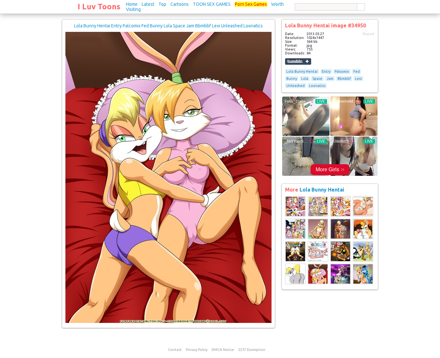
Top (162, 4)
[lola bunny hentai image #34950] (168, 322)
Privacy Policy (196, 350)
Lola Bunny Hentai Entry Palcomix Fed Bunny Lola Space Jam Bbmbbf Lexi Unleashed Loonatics (168, 25)
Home (132, 4)
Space (317, 78)
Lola (304, 78)
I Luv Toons (99, 6)
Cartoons (179, 4)
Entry (326, 71)
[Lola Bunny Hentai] (295, 215)
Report (369, 34)
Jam (330, 78)
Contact (175, 350)
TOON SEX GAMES (212, 4)
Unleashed (295, 86)
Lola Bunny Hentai (302, 71)
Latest (148, 4)
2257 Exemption (251, 350)
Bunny (291, 78)
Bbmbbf (344, 78)
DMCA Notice (223, 350)
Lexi (358, 78)
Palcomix (342, 71)
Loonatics (317, 86)
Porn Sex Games (251, 4)
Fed (356, 71)
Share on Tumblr (298, 61)
